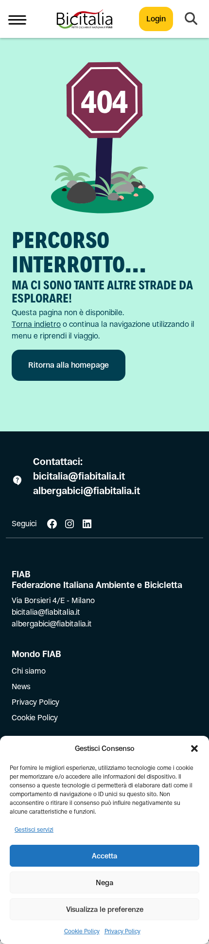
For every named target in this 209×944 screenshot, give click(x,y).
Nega (104, 882)
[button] (194, 748)
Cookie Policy (82, 931)
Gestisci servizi (34, 829)
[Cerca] (191, 19)
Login (156, 18)
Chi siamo (29, 671)
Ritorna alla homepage (68, 365)
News (21, 686)
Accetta (104, 856)
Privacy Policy (122, 931)
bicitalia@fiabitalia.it (80, 476)
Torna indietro (36, 324)
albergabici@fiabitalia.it (86, 491)
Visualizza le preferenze (104, 909)
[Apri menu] (17, 19)
